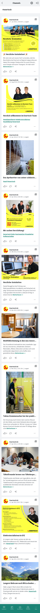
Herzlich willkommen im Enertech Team (20, 115)
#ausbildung (7, 122)
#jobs (13, 234)
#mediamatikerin (9, 119)
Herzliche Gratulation (12, 282)
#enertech (16, 122)
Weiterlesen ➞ (8, 67)
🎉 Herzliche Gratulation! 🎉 (15, 54)
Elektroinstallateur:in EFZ (14, 535)
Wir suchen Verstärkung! (13, 230)
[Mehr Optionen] (35, 71)
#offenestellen (8, 236)
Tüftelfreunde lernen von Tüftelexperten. (21, 474)
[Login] (37, 3)
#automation (20, 234)
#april (5, 181)
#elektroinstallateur (23, 119)
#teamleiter (29, 234)
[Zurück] (2, 3)
